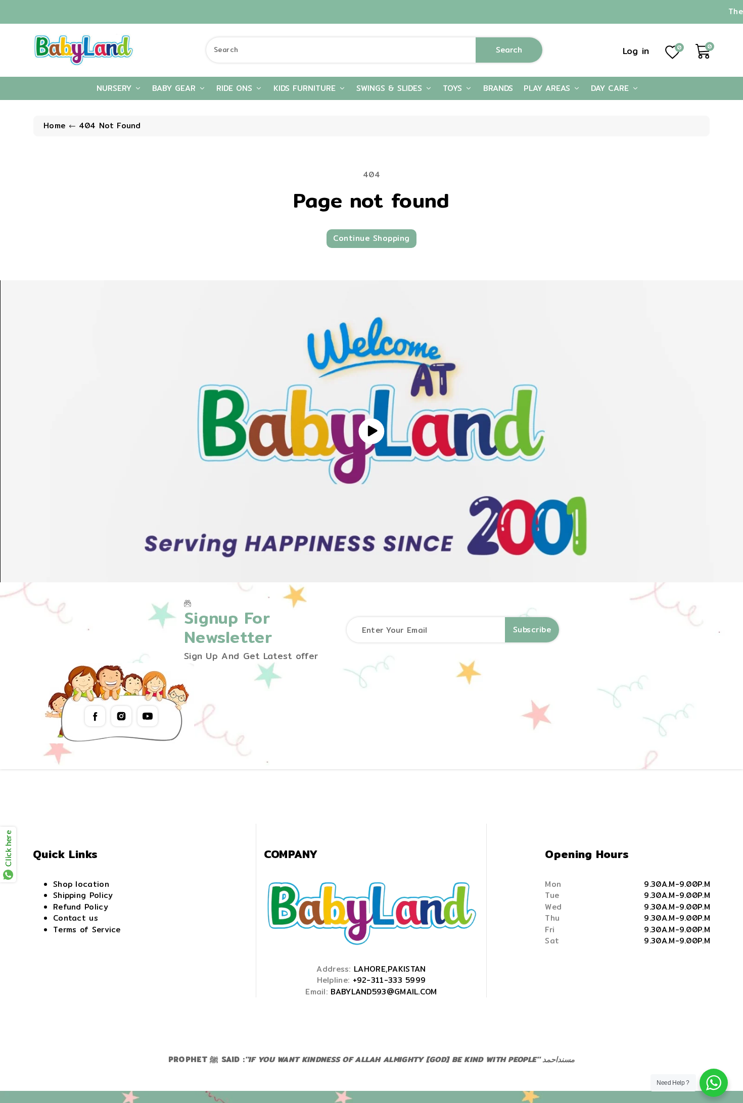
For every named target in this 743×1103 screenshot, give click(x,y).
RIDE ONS (235, 88)
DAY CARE (611, 88)
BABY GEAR (175, 88)
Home (54, 125)
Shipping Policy (83, 895)
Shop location (81, 884)
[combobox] (374, 50)
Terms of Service (87, 929)
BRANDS (498, 88)
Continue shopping (371, 238)
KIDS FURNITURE (306, 88)
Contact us (75, 918)
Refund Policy (80, 907)
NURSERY (115, 88)
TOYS (454, 88)
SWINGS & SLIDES (390, 88)
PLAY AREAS (548, 88)
